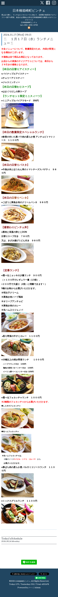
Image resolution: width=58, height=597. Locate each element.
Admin (37, 588)
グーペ (30, 588)
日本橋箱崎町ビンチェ (29, 11)
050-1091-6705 (31, 25)
